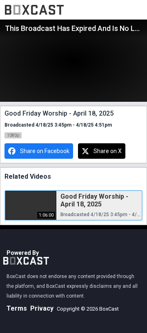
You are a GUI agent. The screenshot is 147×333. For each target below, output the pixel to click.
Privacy (41, 308)
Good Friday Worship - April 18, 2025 (94, 200)
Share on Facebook (44, 151)
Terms (17, 308)
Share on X (108, 151)
